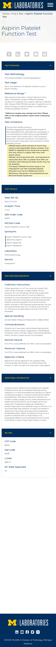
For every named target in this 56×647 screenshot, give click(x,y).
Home (5, 13)
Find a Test (17, 13)
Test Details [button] (11, 189)
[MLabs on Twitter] (33, 631)
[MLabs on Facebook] (28, 631)
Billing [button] (8, 433)
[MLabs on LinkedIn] (17, 631)
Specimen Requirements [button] (17, 276)
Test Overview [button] (12, 65)
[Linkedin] (18, 54)
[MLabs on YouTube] (22, 631)
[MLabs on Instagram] (38, 631)
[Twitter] (26, 54)
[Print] (44, 54)
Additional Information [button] (17, 378)
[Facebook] (9, 54)
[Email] (35, 54)
